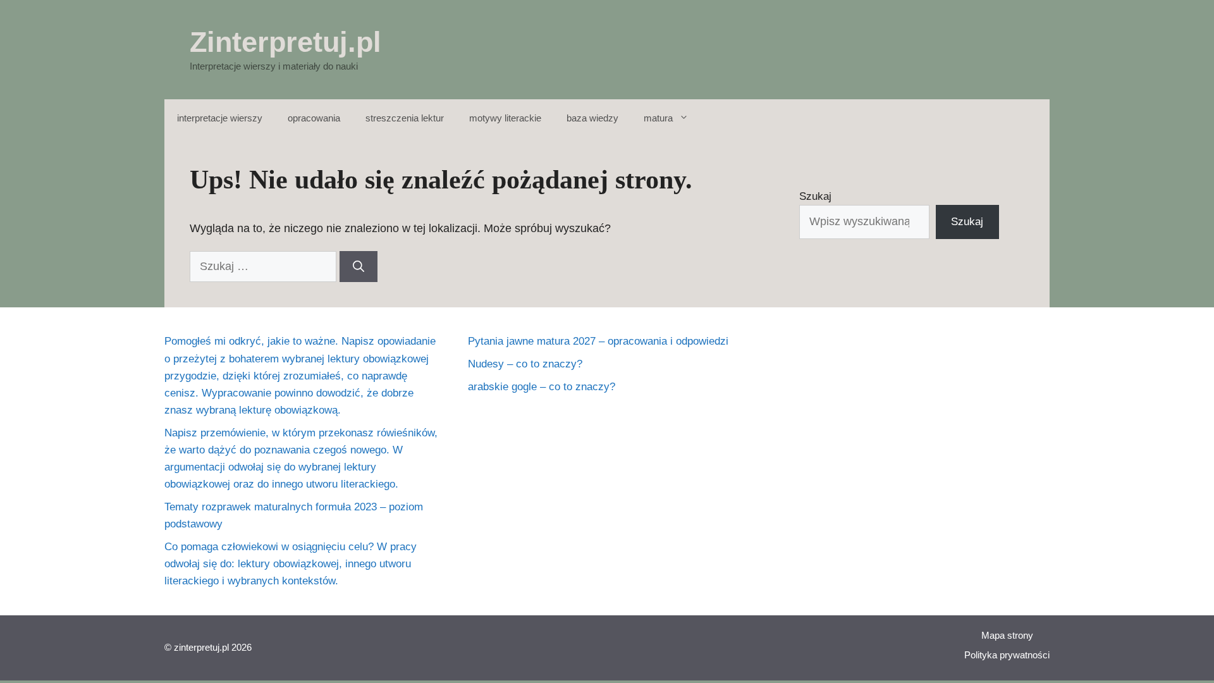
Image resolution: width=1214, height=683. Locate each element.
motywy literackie (505, 118)
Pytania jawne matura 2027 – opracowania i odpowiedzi (598, 341)
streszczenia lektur (404, 118)
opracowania (314, 118)
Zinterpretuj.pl (285, 42)
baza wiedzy (592, 118)
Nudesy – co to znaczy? (525, 364)
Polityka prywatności (1007, 654)
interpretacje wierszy (219, 118)
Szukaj (815, 196)
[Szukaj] (358, 266)
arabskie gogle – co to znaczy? (541, 387)
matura (658, 118)
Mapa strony (1007, 635)
